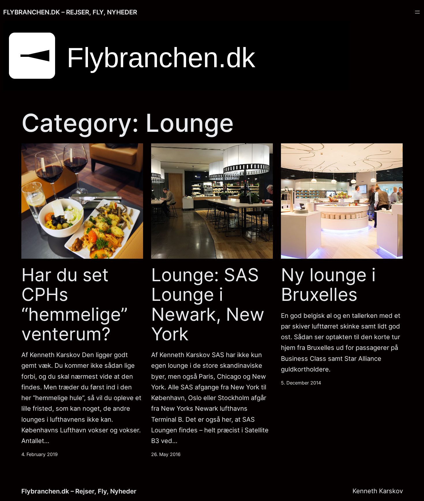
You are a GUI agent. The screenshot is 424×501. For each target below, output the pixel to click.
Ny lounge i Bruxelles (328, 285)
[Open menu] (417, 12)
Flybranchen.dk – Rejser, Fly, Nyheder (70, 12)
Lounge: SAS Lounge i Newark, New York (207, 304)
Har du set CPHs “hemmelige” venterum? (74, 304)
